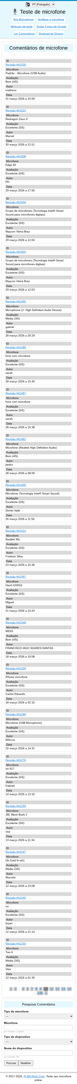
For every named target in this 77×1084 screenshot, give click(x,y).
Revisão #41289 (16, 714)
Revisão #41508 (16, 156)
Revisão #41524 (16, 110)
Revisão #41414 (16, 530)
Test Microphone (23, 19)
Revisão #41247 (16, 851)
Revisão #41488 (16, 347)
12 (57, 988)
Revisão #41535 (16, 64)
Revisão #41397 (16, 576)
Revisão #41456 (16, 485)
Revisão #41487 (16, 393)
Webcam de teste (22, 26)
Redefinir (26, 1063)
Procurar (11, 1063)
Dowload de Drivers (51, 33)
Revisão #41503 (16, 251)
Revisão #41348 (16, 622)
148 (40, 993)
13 (63, 988)
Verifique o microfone (51, 19)
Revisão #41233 (16, 943)
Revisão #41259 (16, 806)
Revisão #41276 (16, 760)
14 (69, 988)
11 (51, 988)
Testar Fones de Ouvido (52, 26)
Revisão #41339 (16, 668)
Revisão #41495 (16, 301)
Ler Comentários (24, 33)
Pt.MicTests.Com (34, 1076)
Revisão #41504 (16, 202)
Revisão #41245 (16, 897)
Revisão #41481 (16, 439)
